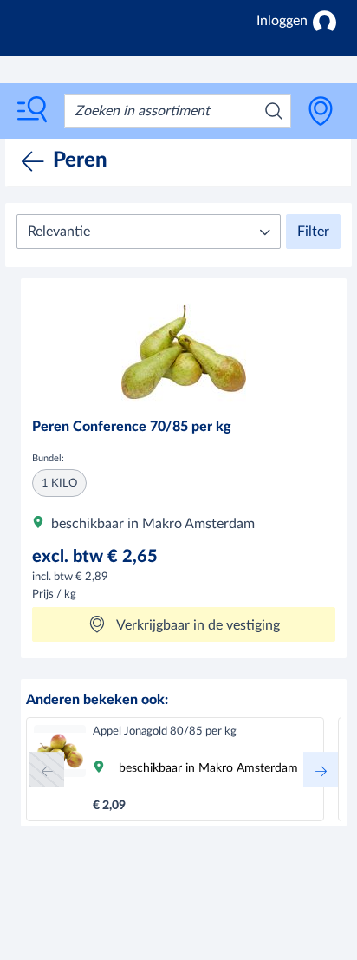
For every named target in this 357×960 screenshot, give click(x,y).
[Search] (273, 111)
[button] (148, 231)
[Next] (320, 769)
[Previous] (46, 769)
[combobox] (177, 111)
